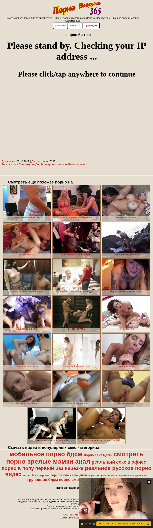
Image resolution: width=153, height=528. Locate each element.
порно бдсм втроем (36, 475)
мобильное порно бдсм (46, 454)
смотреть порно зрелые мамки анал (75, 457)
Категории (60, 25)
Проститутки (91, 25)
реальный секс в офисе (119, 462)
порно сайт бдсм (98, 455)
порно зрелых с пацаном (68, 475)
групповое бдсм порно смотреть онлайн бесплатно (76, 480)
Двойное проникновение (51, 164)
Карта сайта (72, 514)
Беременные (76, 164)
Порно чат (75, 25)
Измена (13, 164)
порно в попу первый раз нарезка (42, 468)
